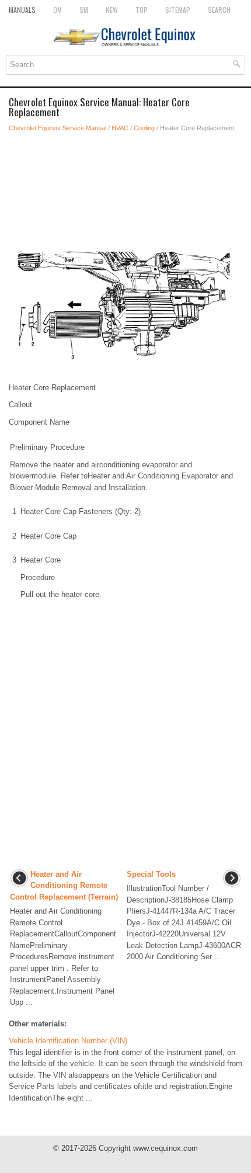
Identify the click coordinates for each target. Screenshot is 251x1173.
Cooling (144, 127)
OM (57, 10)
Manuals (22, 10)
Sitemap (177, 10)
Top (141, 10)
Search (219, 10)
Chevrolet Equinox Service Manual (57, 127)
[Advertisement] (125, 174)
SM (83, 10)
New (112, 10)
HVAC (119, 127)
